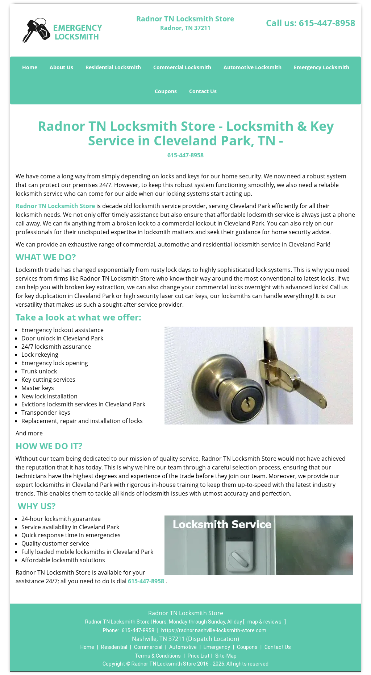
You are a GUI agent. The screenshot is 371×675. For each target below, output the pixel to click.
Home (29, 67)
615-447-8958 (327, 23)
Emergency (217, 647)
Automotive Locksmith (253, 67)
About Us (61, 67)
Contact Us (203, 91)
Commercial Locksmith (182, 67)
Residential (114, 647)
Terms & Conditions (158, 656)
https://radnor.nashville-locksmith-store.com (213, 630)
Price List (198, 656)
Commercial (148, 647)
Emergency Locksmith (321, 67)
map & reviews (265, 622)
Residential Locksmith (113, 67)
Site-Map (226, 656)
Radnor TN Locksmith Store (55, 206)
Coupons (166, 91)
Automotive (183, 647)
